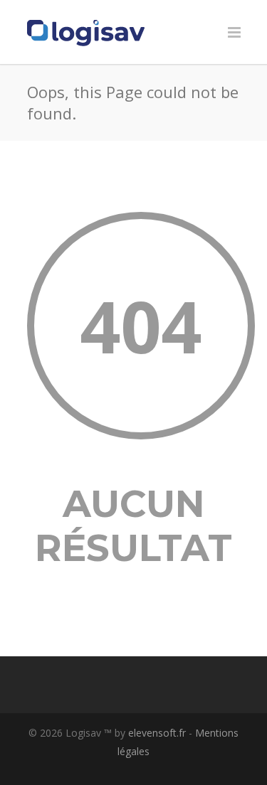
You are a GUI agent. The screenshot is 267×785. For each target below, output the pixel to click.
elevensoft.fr (157, 732)
